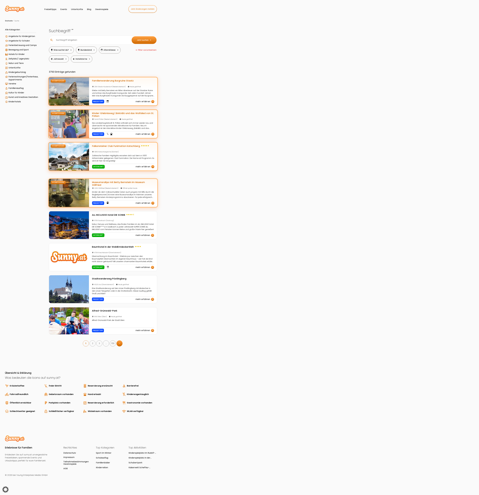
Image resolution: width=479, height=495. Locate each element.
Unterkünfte (14, 67)
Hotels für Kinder (16, 54)
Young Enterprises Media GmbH (32, 475)
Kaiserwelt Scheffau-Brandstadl (139, 467)
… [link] (106, 343)
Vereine (12, 83)
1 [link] (85, 343)
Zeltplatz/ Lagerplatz (18, 58)
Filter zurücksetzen (147, 50)
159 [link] (112, 343)
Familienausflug (16, 88)
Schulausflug (102, 458)
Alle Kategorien (12, 29)
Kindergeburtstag (17, 72)
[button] (5, 489)
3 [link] (99, 343)
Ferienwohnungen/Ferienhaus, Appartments (23, 78)
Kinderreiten (102, 467)
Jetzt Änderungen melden (142, 9)
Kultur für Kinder (16, 92)
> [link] (119, 343)
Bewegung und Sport (18, 49)
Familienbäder (103, 462)
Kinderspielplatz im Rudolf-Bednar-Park (142, 453)
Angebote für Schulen (19, 40)
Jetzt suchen (144, 40)
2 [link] (92, 343)
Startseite (9, 21)
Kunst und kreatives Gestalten (23, 97)
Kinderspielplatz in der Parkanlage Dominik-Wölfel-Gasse (143, 458)
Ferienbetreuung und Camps (22, 45)
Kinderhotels (14, 101)
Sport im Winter (103, 453)
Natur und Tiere (16, 63)
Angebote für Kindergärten (21, 36)
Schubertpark (135, 462)
